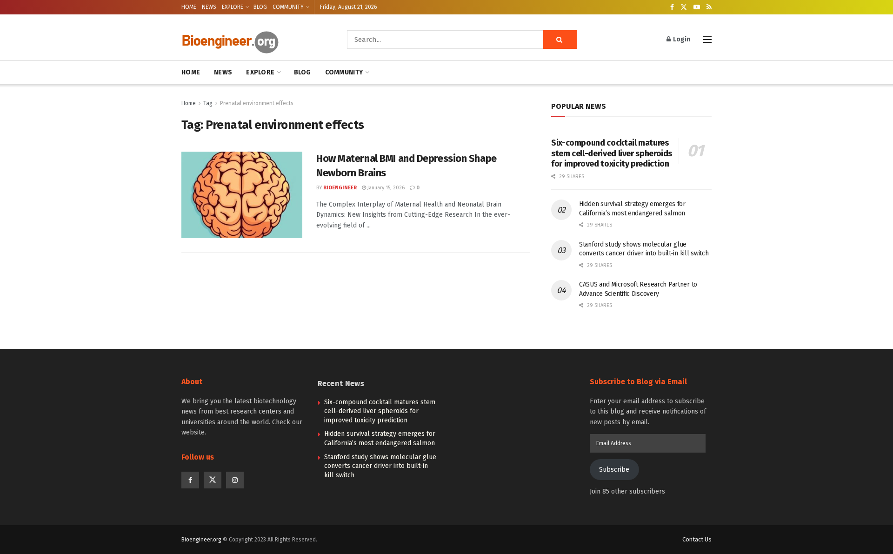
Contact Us (697, 539)
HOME (188, 7)
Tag (208, 103)
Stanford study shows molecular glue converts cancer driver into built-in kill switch (380, 466)
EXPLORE (232, 7)
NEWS (209, 7)
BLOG (260, 7)
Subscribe (614, 470)
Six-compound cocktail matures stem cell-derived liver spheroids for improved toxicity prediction (611, 153)
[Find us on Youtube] (696, 7)
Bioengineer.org (201, 539)
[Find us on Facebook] (672, 7)
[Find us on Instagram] (235, 480)
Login (681, 39)
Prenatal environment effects (256, 103)
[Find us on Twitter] (683, 7)
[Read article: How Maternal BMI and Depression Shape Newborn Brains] (241, 195)
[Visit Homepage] (251, 39)
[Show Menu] (707, 39)
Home (188, 103)
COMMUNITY (288, 7)
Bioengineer (340, 188)
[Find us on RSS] (709, 7)
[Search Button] (560, 39)
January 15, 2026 (385, 188)
